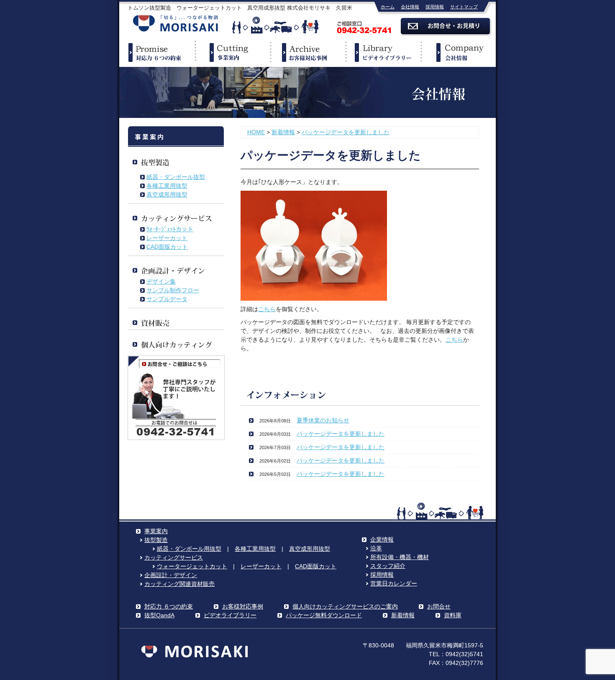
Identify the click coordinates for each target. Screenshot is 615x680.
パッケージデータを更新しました (346, 132)
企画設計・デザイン (170, 575)
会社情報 (410, 6)
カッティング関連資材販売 (179, 583)
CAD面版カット (167, 246)
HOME (256, 132)
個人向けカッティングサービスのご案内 (345, 606)
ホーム (388, 6)
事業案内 (232, 52)
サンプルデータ (166, 299)
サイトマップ (464, 6)
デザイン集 (161, 281)
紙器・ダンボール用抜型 (189, 548)
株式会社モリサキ (176, 24)
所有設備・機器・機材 (399, 557)
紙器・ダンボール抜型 (175, 177)
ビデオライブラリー (382, 52)
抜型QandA (159, 615)
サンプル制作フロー (172, 290)
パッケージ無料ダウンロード (324, 615)
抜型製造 (156, 540)
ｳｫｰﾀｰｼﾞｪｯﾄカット (169, 229)
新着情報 (283, 132)
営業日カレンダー (393, 583)
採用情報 (434, 6)
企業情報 (458, 52)
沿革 (376, 548)
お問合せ (439, 606)
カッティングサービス (173, 557)
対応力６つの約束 (157, 52)
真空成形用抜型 (166, 194)
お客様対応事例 (242, 606)
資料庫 (452, 615)
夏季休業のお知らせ (323, 420)
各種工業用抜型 (166, 185)
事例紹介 (307, 52)
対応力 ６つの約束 (168, 606)
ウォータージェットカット (192, 566)
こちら (267, 309)
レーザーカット (166, 238)
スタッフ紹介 (387, 565)
